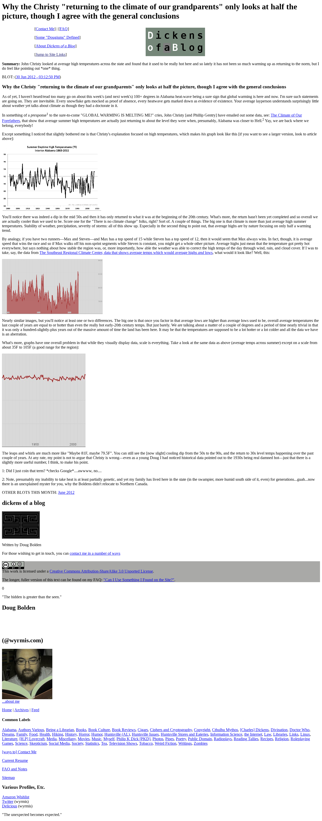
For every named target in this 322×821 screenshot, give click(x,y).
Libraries (280, 734)
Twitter (7, 801)
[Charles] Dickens (254, 730)
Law (267, 734)
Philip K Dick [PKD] (133, 739)
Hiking (57, 734)
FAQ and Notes (14, 769)
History (71, 734)
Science (21, 743)
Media (52, 739)
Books (81, 730)
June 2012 (66, 492)
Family (21, 734)
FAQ (64, 29)
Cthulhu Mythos (225, 730)
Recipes (266, 739)
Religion (282, 739)
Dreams (8, 734)
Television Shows (123, 743)
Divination (279, 730)
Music (96, 739)
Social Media (59, 743)
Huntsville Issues (145, 734)
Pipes (169, 739)
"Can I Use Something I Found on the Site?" (138, 580)
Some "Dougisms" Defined (57, 37)
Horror (84, 734)
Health (44, 734)
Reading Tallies (246, 739)
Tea (104, 743)
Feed (35, 710)
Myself (108, 739)
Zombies (201, 743)
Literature (9, 739)
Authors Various (31, 730)
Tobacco (146, 743)
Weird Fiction (165, 743)
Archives (21, 710)
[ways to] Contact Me (19, 752)
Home (7, 710)
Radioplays (223, 739)
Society (77, 743)
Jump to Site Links (50, 54)
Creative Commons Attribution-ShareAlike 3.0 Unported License (101, 571)
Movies (84, 739)
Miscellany (67, 739)
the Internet (253, 734)
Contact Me (45, 29)
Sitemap (8, 777)
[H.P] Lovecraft (32, 739)
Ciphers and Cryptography (171, 730)
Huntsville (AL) (117, 734)
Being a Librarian (60, 730)
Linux (305, 734)
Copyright (202, 730)
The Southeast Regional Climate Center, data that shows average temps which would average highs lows (126, 252)
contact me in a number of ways (95, 553)
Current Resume (15, 760)
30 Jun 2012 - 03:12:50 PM (38, 77)
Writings (185, 743)
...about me (11, 701)
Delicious (9, 806)
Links (293, 734)
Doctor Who (299, 730)
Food (33, 734)
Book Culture (99, 730)
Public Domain (200, 739)
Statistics (92, 743)
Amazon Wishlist (15, 797)
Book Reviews (124, 730)
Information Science (226, 734)
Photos (157, 739)
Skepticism (38, 743)
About (55, 46)
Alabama (9, 730)
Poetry (181, 739)
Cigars (143, 730)
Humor (96, 734)
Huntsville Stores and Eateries (184, 734)
